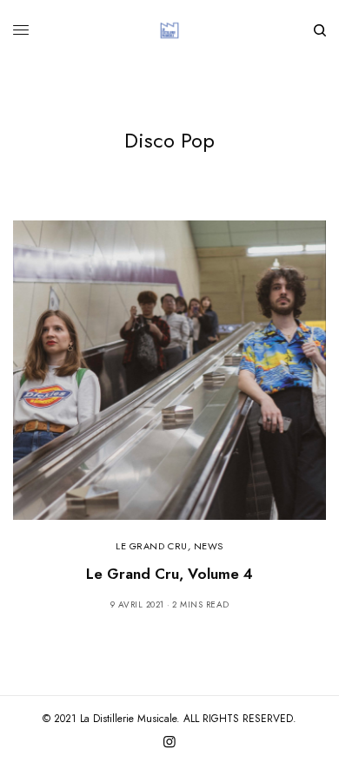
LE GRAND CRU (152, 546)
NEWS (208, 546)
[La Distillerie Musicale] (169, 30)
